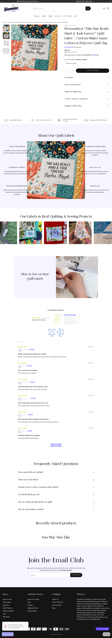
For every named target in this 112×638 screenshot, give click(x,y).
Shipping (66, 52)
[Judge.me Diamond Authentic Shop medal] (51, 332)
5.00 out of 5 (45, 318)
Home (4, 22)
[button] (61, 8)
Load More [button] (55, 445)
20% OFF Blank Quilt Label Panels (27, 1)
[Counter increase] (72, 70)
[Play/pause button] (59, 259)
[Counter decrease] (66, 70)
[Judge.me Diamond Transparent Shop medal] (60, 332)
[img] (22, 347)
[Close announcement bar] (110, 1)
